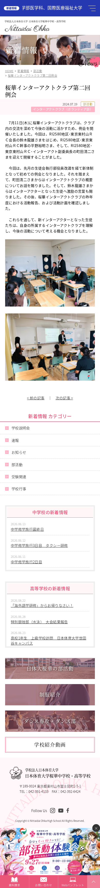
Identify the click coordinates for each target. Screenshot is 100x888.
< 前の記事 (35, 397)
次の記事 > (64, 397)
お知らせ (19, 452)
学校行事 (19, 488)
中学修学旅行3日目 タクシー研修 (39, 545)
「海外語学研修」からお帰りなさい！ (42, 605)
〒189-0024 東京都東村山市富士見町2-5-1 (50, 786)
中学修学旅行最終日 (27, 529)
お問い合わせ (43, 885)
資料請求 (14, 885)
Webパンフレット (73, 885)
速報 (15, 440)
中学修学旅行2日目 (26, 561)
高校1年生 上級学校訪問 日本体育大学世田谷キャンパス (48, 640)
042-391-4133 (38, 791)
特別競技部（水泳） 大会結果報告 (39, 621)
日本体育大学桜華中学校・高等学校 (58, 773)
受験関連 (19, 476)
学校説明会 (21, 427)
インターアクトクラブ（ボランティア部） (63, 109)
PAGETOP (92, 887)
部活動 (88, 104)
